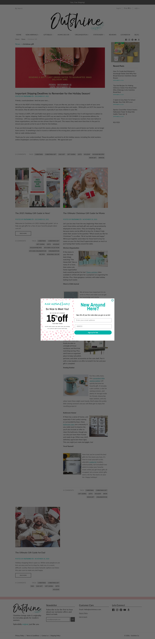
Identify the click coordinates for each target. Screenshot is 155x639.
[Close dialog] (112, 300)
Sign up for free (93, 332)
